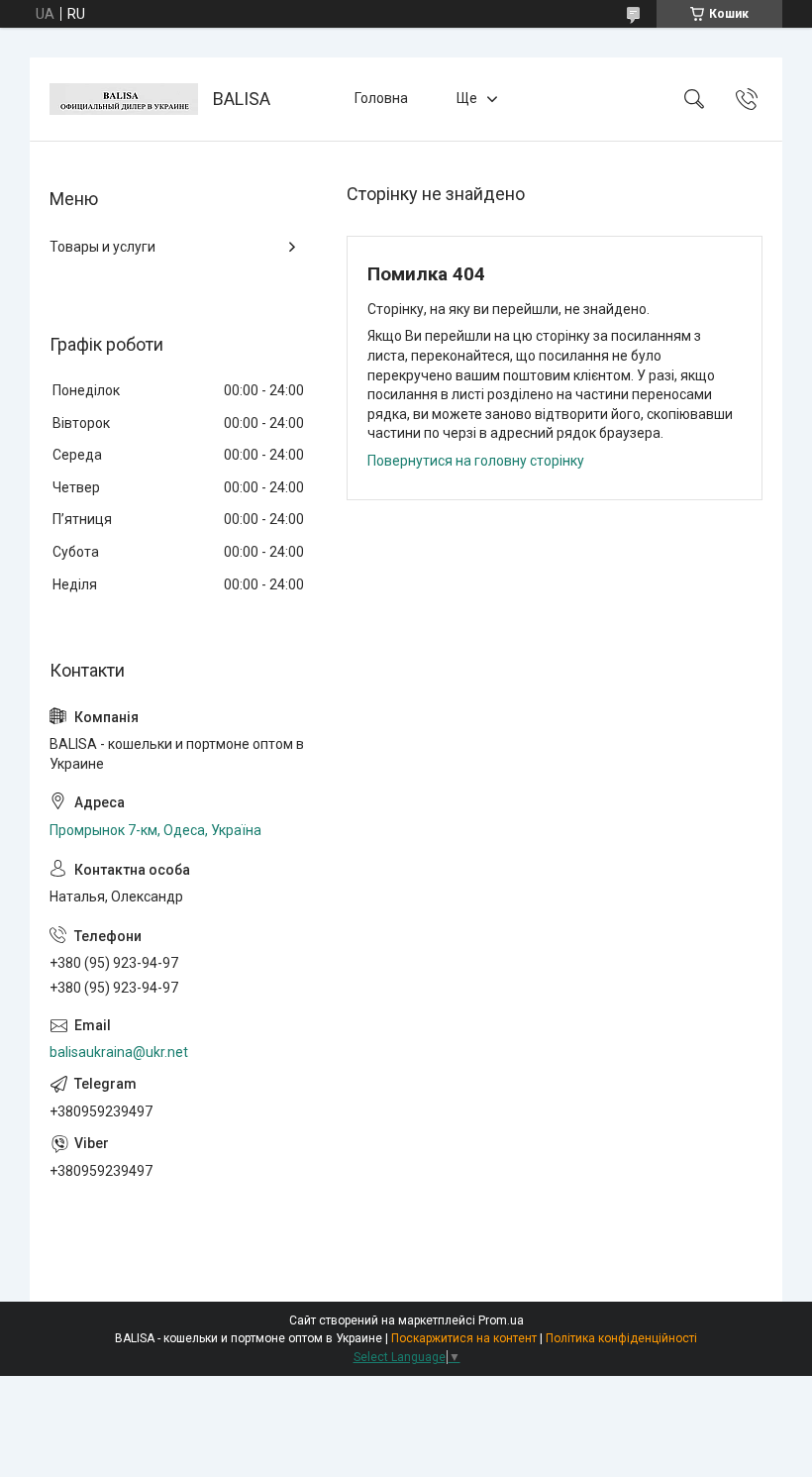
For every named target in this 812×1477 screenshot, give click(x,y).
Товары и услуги (102, 247)
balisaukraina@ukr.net (119, 1052)
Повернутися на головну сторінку (475, 461)
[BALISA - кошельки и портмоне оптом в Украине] (124, 99)
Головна (381, 98)
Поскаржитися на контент (464, 1338)
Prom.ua (501, 1320)
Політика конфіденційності (621, 1338)
